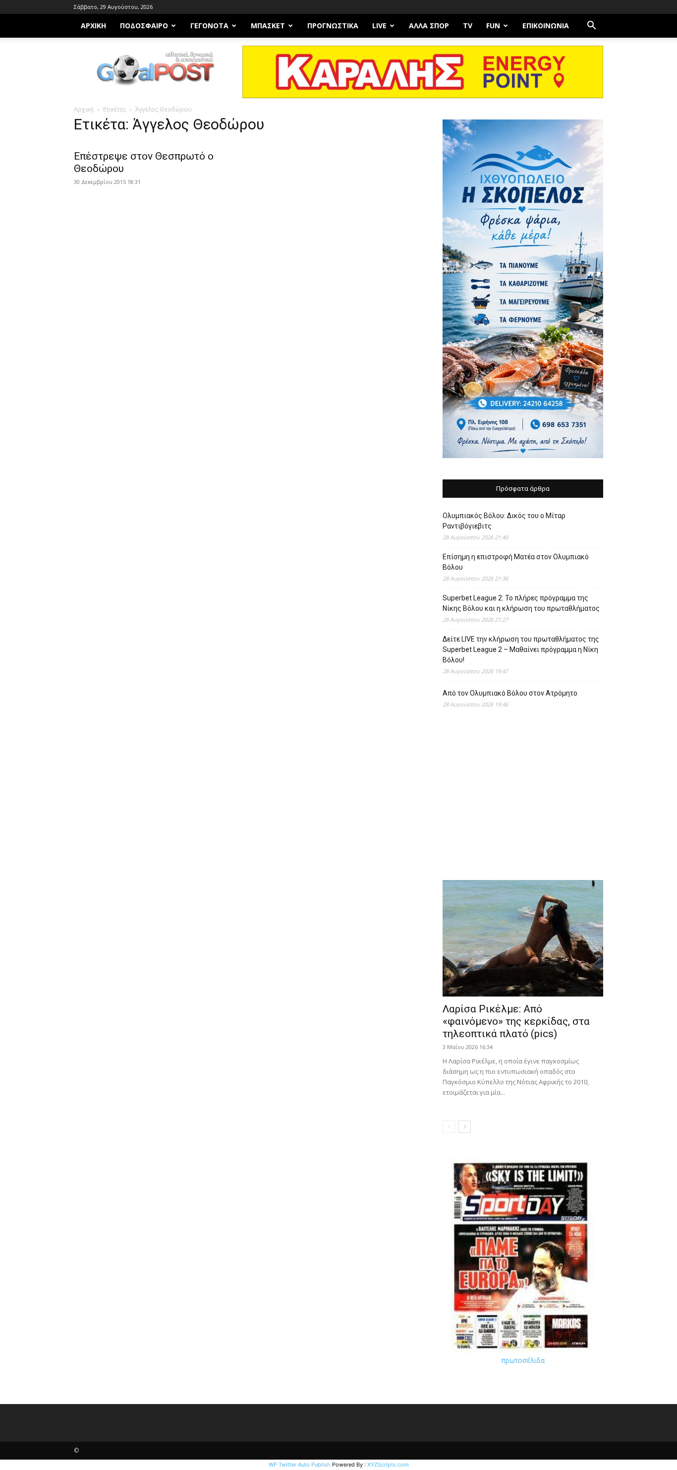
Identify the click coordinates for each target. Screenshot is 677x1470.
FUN (493, 25)
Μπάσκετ (268, 25)
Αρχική (84, 109)
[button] (591, 26)
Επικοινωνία (545, 25)
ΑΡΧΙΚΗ (93, 25)
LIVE (379, 25)
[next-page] (464, 1126)
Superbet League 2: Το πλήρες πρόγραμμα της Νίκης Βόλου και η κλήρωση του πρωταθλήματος (521, 603)
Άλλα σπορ (429, 25)
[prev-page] (449, 1126)
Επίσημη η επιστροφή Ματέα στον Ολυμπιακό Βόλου (516, 562)
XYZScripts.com (388, 1464)
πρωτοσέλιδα (523, 1360)
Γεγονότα (209, 25)
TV (467, 25)
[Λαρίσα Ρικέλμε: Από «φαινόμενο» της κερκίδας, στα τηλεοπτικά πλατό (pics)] (523, 938)
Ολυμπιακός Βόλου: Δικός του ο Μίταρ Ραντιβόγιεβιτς (504, 521)
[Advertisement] (523, 799)
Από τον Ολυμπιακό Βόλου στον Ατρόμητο (510, 693)
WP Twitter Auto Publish (300, 1464)
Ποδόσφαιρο (144, 25)
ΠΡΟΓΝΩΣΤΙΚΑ (332, 25)
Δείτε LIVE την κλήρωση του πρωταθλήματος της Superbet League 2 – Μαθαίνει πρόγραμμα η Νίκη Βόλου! (521, 649)
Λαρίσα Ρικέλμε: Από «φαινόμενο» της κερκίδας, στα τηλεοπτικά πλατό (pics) (516, 1021)
